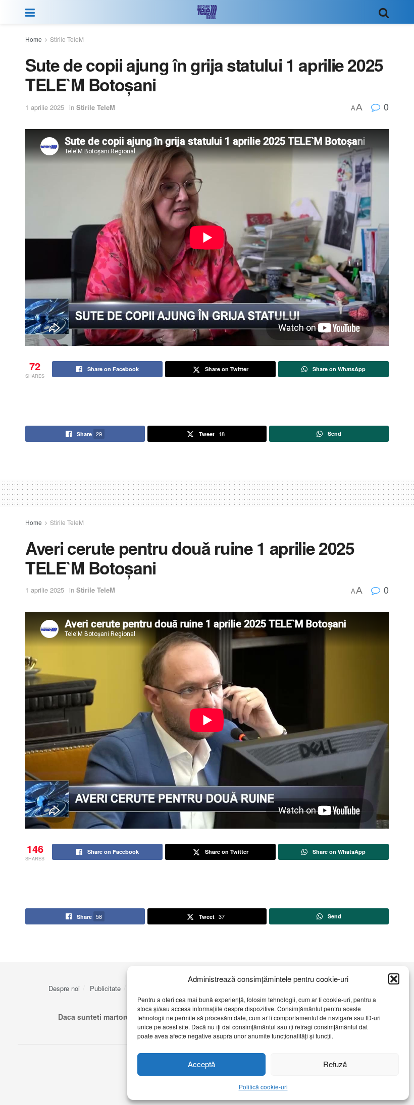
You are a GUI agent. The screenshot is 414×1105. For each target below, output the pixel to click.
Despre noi (64, 988)
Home (33, 39)
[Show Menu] (30, 12)
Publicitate (105, 988)
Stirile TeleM (67, 39)
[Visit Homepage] (207, 12)
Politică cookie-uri (263, 1086)
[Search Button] (384, 12)
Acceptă (201, 1064)
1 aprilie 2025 (44, 107)
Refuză (335, 1064)
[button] (394, 979)
